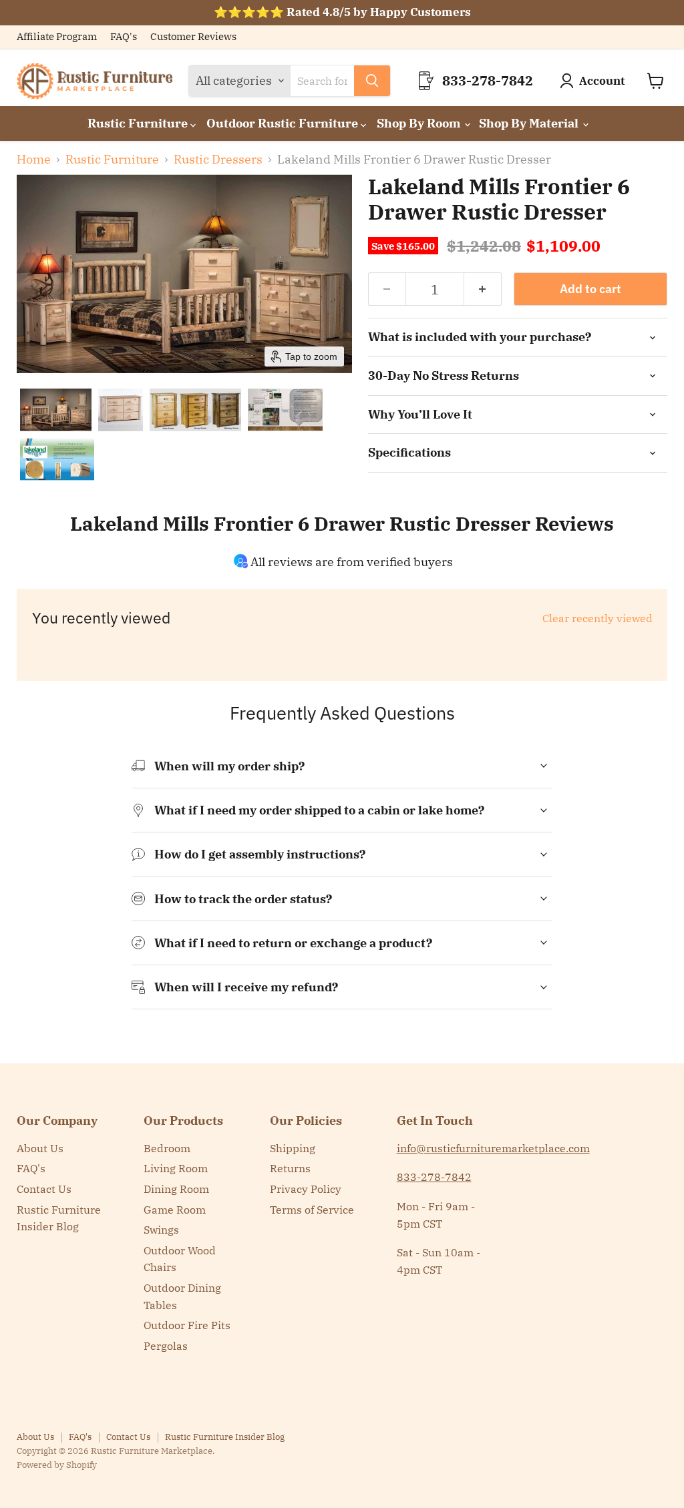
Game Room (175, 1209)
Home (34, 160)
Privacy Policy (305, 1189)
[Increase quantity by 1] (483, 289)
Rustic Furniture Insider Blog (225, 1437)
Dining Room (176, 1189)
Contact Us (44, 1189)
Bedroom (167, 1148)
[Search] (372, 80)
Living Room (176, 1168)
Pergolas (166, 1345)
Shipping (292, 1148)
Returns (290, 1168)
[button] (56, 410)
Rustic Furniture (139, 123)
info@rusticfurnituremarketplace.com (493, 1148)
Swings (161, 1229)
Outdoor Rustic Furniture (283, 123)
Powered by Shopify (57, 1465)
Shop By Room (420, 123)
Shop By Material (530, 123)
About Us (40, 1148)
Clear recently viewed (597, 618)
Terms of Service (312, 1209)
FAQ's (123, 37)
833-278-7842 (434, 1177)
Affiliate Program (57, 37)
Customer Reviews (193, 37)
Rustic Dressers (218, 160)
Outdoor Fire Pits (187, 1325)
